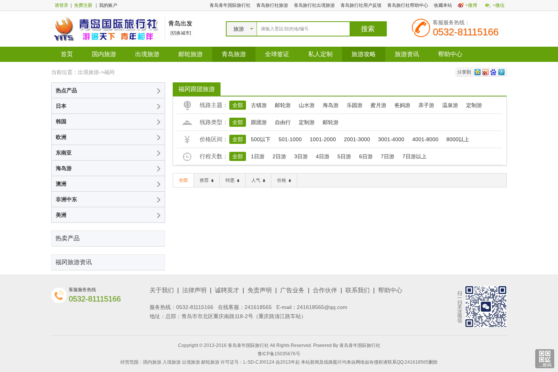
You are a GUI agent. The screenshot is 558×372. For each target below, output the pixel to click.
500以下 (261, 139)
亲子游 (426, 105)
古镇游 (259, 105)
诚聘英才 (227, 290)
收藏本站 (443, 5)
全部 (237, 105)
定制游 (474, 105)
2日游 (279, 156)
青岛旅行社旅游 (272, 5)
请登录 (61, 5)
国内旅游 (104, 54)
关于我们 (162, 290)
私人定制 (320, 54)
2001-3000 (357, 139)
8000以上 (457, 139)
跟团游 (259, 122)
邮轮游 (283, 105)
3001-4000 (391, 139)
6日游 (366, 156)
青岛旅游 (234, 54)
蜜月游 (378, 105)
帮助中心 (450, 54)
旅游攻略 (364, 54)
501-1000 (290, 139)
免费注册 (83, 5)
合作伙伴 (325, 290)
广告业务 (292, 290)
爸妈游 (402, 105)
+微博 (471, 5)
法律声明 (194, 290)
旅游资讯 (407, 54)
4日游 (322, 156)
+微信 (498, 5)
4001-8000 (425, 139)
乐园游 (355, 105)
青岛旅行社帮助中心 (407, 5)
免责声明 (259, 290)
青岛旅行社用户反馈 (360, 5)
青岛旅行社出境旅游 (314, 5)
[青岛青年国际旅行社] (106, 28)
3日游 (301, 156)
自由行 (283, 122)
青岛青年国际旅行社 (230, 5)
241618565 (258, 307)
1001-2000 (323, 139)
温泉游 (450, 105)
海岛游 (331, 105)
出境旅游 (147, 54)
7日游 (387, 156)
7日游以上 (414, 156)
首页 (67, 54)
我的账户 (108, 5)
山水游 (307, 105)
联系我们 (357, 290)
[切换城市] (180, 33)
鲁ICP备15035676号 (279, 353)
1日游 (258, 156)
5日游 (344, 156)
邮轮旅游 (190, 54)
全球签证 (277, 54)
